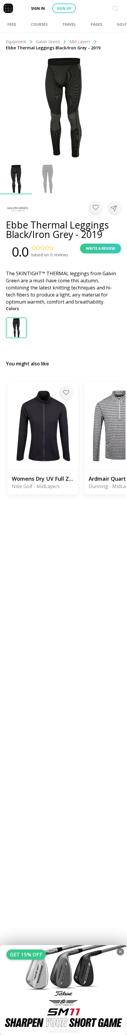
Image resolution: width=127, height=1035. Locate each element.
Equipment (16, 41)
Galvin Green (48, 41)
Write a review (100, 248)
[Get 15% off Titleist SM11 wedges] (63, 990)
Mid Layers (79, 41)
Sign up (64, 8)
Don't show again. (64, 1030)
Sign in (38, 8)
